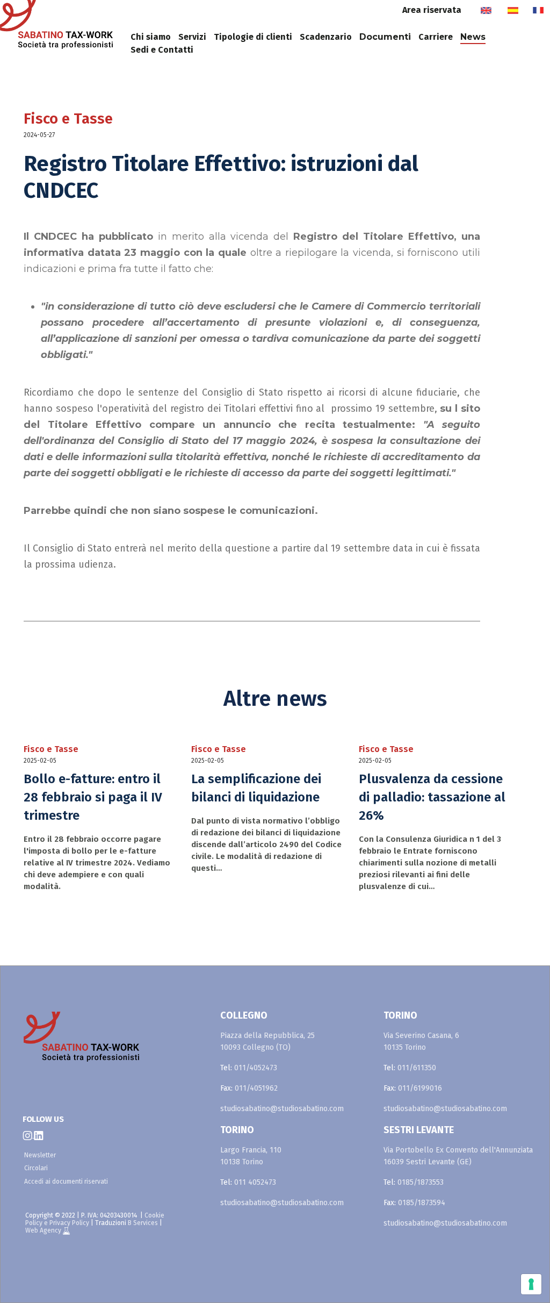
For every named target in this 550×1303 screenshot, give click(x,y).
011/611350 (416, 1067)
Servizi (192, 37)
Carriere (435, 37)
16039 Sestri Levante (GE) (427, 1161)
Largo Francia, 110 (250, 1150)
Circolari (36, 1168)
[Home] (63, 28)
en (486, 10)
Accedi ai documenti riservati (66, 1181)
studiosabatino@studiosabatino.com (282, 1108)
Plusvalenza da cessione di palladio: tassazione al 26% (432, 797)
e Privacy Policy (66, 1223)
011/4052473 (255, 1067)
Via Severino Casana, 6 (421, 1035)
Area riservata (431, 10)
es (512, 10)
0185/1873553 (420, 1182)
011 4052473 (255, 1182)
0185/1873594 (421, 1202)
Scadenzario (326, 37)
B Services (143, 1223)
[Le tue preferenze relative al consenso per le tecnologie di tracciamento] (531, 1284)
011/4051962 (256, 1088)
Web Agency (44, 1230)
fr (537, 10)
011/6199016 (420, 1088)
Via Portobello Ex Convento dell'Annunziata (458, 1150)
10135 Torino (404, 1047)
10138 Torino (241, 1161)
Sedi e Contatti (162, 50)
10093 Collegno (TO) (255, 1047)
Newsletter (40, 1155)
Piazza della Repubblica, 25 (267, 1035)
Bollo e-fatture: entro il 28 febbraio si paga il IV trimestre (93, 797)
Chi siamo (151, 37)
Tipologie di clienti (253, 37)
